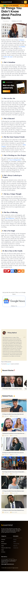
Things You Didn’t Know (6, 577)
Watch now (22, 5)
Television (3, 569)
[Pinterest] (5, 299)
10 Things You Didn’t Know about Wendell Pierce (13, 538)
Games (2, 579)
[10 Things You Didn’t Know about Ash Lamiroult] (14, 472)
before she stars (6, 60)
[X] (15, 299)
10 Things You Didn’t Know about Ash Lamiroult (13, 481)
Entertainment (4, 573)
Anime (2, 575)
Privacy (14, 569)
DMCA (14, 571)
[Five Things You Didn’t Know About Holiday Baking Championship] (14, 491)
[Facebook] (12, 299)
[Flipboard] (8, 299)
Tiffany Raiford (6, 21)
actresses (4, 41)
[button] (25, 2)
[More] (22, 299)
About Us (15, 575)
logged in (9, 392)
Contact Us (15, 577)
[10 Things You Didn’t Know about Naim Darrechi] (14, 434)
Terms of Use (16, 573)
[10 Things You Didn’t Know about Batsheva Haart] (14, 511)
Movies (2, 571)
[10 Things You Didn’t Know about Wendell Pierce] (14, 530)
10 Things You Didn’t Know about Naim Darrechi (13, 442)
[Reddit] (19, 299)
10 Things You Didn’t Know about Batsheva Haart (13, 519)
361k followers (17, 242)
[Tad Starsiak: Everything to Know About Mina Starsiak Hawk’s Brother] (14, 453)
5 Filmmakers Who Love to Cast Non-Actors (12, 417)
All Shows (3, 581)
